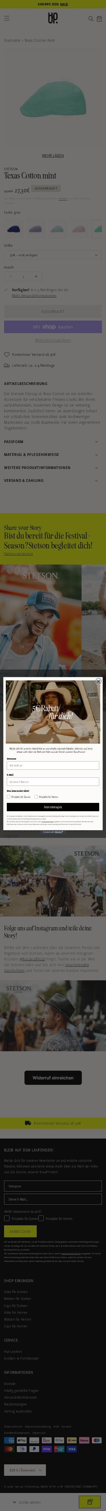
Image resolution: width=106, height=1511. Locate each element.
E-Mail (10, 775)
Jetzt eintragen (53, 807)
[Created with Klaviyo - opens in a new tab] (53, 832)
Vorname (11, 758)
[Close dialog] (98, 681)
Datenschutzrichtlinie (48, 821)
